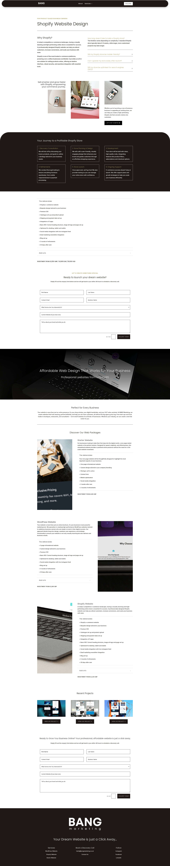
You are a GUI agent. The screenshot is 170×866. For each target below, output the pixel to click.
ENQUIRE (128, 4)
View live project (51, 721)
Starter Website (51, 858)
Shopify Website (51, 854)
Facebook (119, 854)
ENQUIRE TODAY (124, 337)
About (80, 4)
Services (88, 4)
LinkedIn (118, 858)
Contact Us (85, 854)
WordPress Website (51, 851)
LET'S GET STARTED (113, 123)
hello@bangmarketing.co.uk (85, 851)
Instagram (119, 851)
